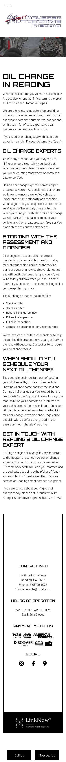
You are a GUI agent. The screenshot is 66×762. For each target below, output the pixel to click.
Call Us (19, 755)
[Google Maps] (45, 664)
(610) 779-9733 (38, 584)
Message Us (47, 755)
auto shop (39, 110)
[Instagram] (21, 664)
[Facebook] (33, 664)
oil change (53, 93)
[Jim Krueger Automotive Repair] (33, 19)
